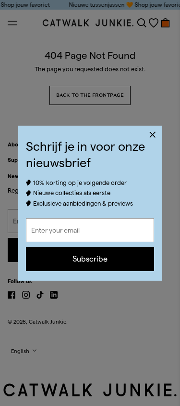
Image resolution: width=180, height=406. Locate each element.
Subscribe (90, 259)
